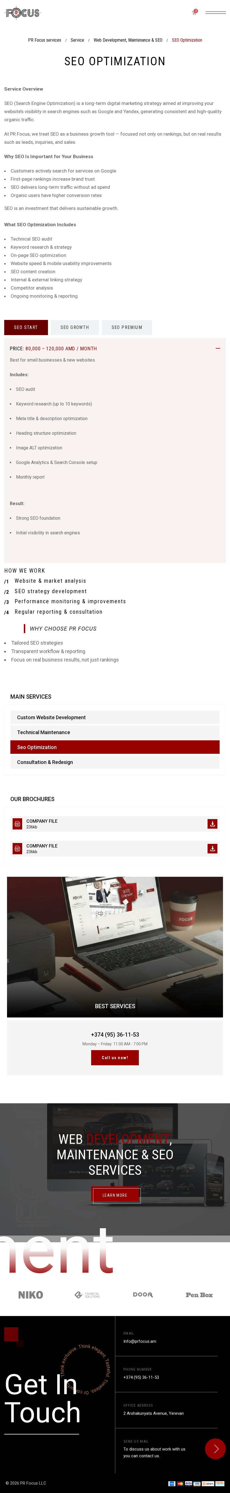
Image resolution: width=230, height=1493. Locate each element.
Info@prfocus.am (139, 1341)
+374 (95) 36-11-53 (141, 1377)
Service (77, 40)
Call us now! (115, 1057)
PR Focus (29, 1483)
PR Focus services (44, 40)
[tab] (26, 327)
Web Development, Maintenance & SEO (128, 40)
